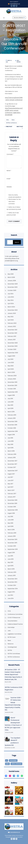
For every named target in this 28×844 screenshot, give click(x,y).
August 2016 (11, 513)
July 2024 (10, 294)
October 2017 (12, 467)
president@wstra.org (15, 3)
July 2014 (10, 595)
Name (9, 170)
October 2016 (12, 507)
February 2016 (12, 533)
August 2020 (11, 356)
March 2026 (11, 277)
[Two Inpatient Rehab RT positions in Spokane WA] (7, 739)
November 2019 (12, 385)
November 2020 (12, 346)
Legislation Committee (14, 634)
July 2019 (10, 398)
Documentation (12, 621)
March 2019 (11, 412)
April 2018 (10, 448)
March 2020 (11, 372)
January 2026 (12, 280)
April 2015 (10, 566)
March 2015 (11, 569)
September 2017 (13, 471)
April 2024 (11, 303)
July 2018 (10, 438)
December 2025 (13, 284)
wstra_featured (16, 764)
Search (17, 242)
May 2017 (10, 484)
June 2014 (11, 598)
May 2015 (10, 562)
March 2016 (11, 530)
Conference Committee (15, 614)
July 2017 (10, 477)
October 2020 (12, 349)
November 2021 (12, 333)
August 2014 (11, 592)
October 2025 (12, 290)
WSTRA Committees (14, 653)
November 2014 (12, 582)
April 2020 (11, 369)
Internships (11, 627)
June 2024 (11, 297)
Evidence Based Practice (15, 624)
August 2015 (11, 552)
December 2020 (13, 343)
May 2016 (10, 523)
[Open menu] (4, 17)
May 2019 (10, 405)
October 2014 (12, 585)
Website (9, 187)
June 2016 (11, 520)
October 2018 (12, 428)
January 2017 (12, 497)
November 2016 (12, 503)
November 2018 (12, 425)
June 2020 (11, 362)
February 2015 (12, 572)
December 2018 (12, 421)
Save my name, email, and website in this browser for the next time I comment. (14, 199)
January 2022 (12, 326)
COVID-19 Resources (14, 617)
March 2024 (11, 307)
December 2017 (12, 461)
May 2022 (10, 317)
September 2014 (13, 589)
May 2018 (10, 444)
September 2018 (13, 431)
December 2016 (12, 500)
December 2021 (12, 330)
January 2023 (12, 313)
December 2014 (12, 579)
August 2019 (11, 395)
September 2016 (13, 510)
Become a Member (18, 17)
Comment (10, 154)
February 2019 (12, 415)
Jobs (9, 631)
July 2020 (10, 359)
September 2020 (13, 353)
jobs (7, 764)
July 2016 (10, 516)
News (13, 120)
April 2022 (11, 320)
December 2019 (12, 382)
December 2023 (13, 310)
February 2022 (12, 323)
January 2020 (12, 379)
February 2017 (12, 493)
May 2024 (11, 300)
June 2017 (11, 480)
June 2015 (11, 559)
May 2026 (10, 274)
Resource (10, 644)
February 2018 (12, 454)
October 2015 (12, 546)
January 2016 (12, 536)
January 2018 (12, 457)
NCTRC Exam (12, 637)
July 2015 (10, 556)
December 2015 (12, 539)
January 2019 (11, 418)
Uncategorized (12, 647)
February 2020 (12, 376)
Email (9, 179)
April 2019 (10, 408)
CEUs (7, 120)
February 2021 (12, 336)
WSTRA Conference (11, 123)
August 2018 (11, 434)
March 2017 (11, 490)
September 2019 (13, 392)
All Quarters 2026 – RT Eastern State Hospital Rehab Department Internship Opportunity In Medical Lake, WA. (13, 674)
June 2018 (11, 441)
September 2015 (13, 549)
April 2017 (10, 487)
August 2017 (11, 474)
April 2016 (10, 526)
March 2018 (11, 451)
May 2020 (10, 366)
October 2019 (12, 389)
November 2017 (12, 464)
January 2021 (11, 339)
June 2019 (10, 402)
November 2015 (12, 543)
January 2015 (12, 575)
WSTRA (10, 650)
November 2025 (12, 287)
